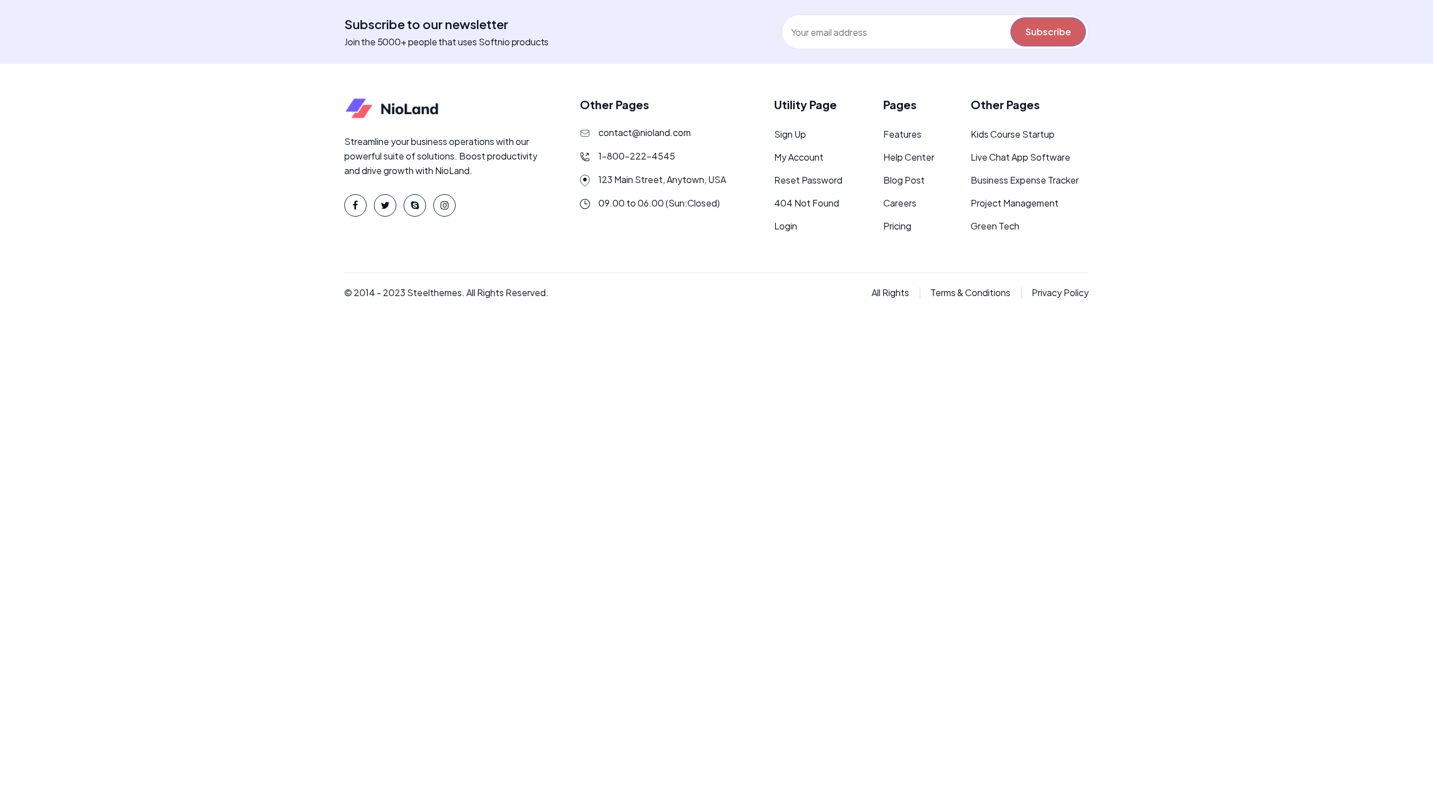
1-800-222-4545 (636, 156)
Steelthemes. (436, 292)
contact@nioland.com (644, 132)
